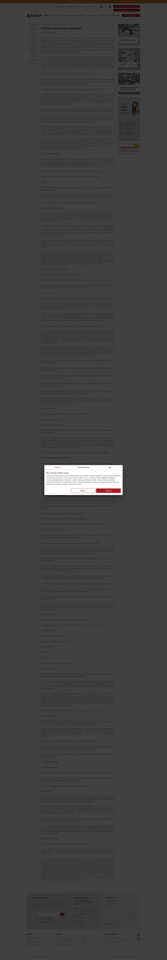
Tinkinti (82, 490)
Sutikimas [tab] (57, 467)
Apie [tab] (109, 467)
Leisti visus (108, 490)
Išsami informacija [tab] (83, 467)
